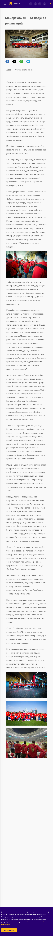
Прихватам (9, 930)
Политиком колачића (34, 922)
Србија (17, 4)
